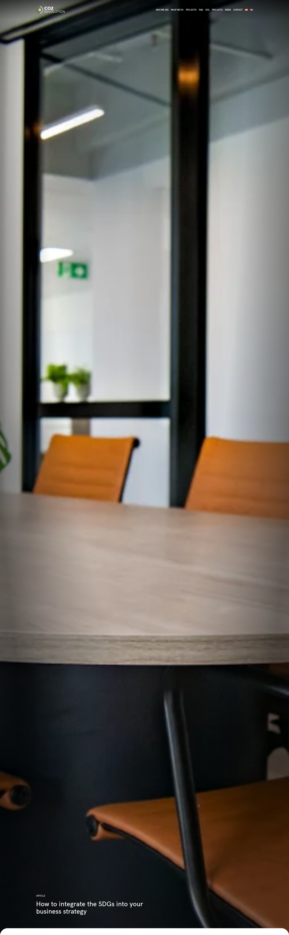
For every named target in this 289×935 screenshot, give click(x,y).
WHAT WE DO (177, 10)
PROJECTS (191, 10)
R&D (201, 10)
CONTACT (238, 10)
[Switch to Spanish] (246, 9)
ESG (207, 10)
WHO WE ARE (162, 10)
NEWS (228, 10)
